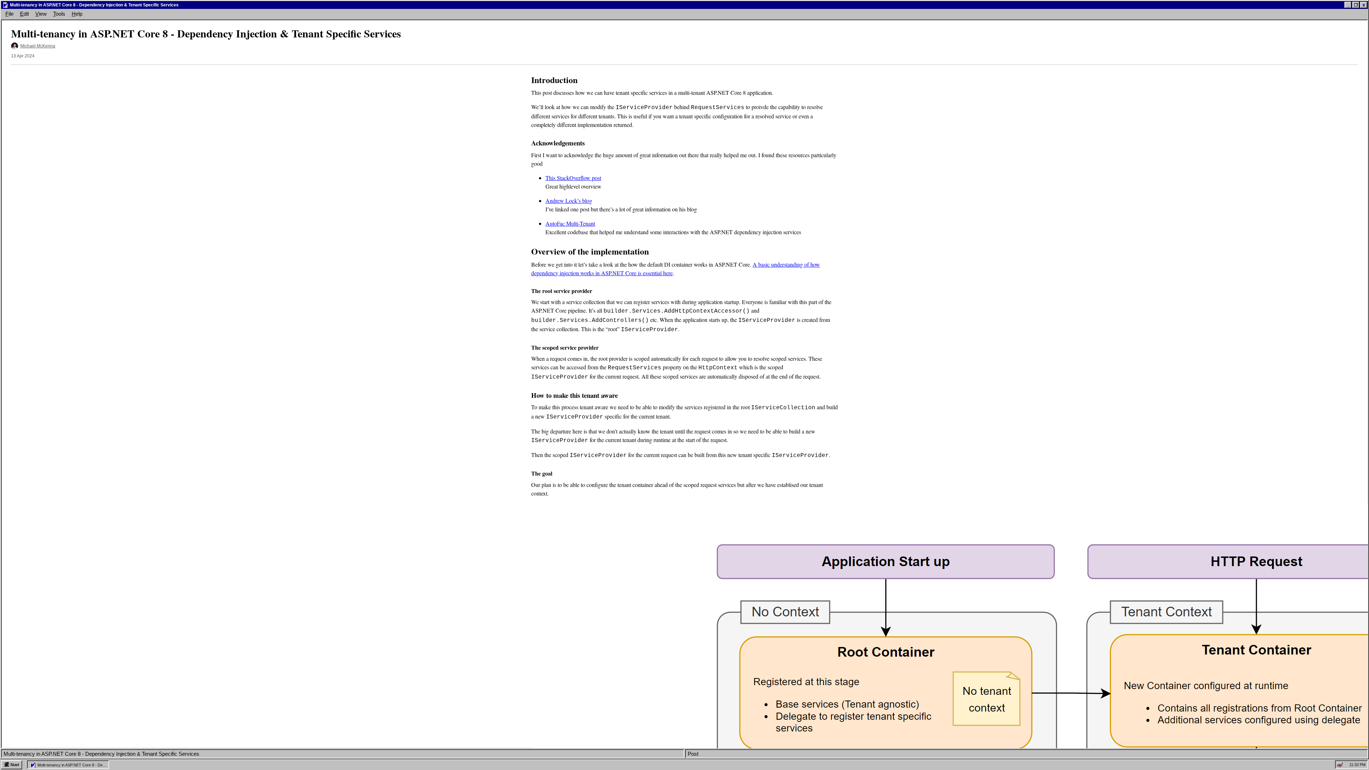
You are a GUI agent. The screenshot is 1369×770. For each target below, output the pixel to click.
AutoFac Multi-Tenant (570, 223)
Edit (24, 14)
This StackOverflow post (573, 177)
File (9, 14)
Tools (59, 14)
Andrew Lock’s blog (568, 200)
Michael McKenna (37, 45)
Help (77, 14)
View (41, 14)
